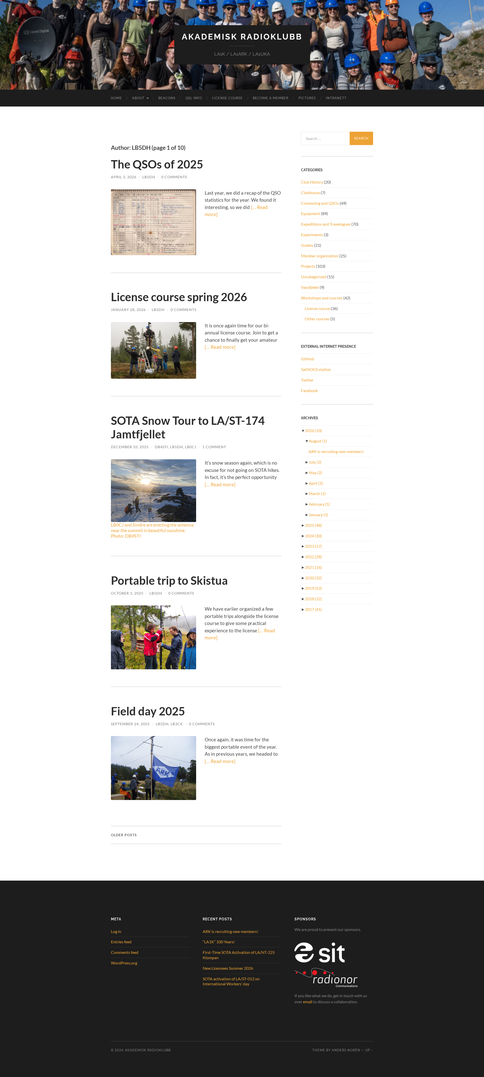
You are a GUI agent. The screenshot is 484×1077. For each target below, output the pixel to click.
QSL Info (194, 98)
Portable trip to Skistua (169, 580)
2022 (313, 556)
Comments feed (124, 952)
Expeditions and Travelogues (326, 224)
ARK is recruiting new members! (336, 451)
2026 (313, 430)
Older (124, 835)
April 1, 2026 (123, 177)
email (307, 1001)
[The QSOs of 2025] (153, 222)
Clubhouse (310, 192)
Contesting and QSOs (320, 203)
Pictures (307, 98)
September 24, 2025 (130, 724)
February (319, 504)
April (316, 483)
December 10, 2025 (130, 447)
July (315, 462)
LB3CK (177, 724)
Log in (116, 931)
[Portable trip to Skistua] (153, 637)
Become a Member (270, 98)
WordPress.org (124, 962)
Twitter (307, 379)
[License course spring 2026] (153, 350)
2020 (313, 577)
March (317, 493)
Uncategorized (313, 276)
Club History (312, 182)
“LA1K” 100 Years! (219, 941)
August (318, 440)
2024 (313, 535)
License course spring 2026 (179, 297)
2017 (313, 609)
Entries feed (121, 941)
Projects (308, 266)
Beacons (166, 98)
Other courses (317, 318)
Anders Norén (346, 1050)
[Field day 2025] (153, 768)
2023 (313, 546)
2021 (313, 567)
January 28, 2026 (128, 309)
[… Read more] (220, 347)
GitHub (307, 358)
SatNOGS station (316, 369)
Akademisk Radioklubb (242, 36)
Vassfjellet (310, 287)
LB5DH (148, 177)
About (138, 98)
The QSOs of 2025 (157, 164)
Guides (307, 245)
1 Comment (214, 447)
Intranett (336, 98)
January (318, 514)
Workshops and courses (322, 297)
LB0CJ (190, 447)
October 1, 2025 (127, 593)
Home (116, 98)
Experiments (312, 234)
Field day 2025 (148, 711)
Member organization (320, 255)
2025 (313, 525)
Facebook (309, 390)
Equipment (310, 213)
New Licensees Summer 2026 (228, 968)
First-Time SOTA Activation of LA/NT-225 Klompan (239, 955)
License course (317, 308)
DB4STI (161, 447)
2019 (313, 588)
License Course (227, 98)
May (315, 472)
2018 (313, 598)
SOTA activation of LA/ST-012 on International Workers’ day (231, 981)
